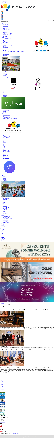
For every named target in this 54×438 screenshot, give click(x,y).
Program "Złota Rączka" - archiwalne (6, 157)
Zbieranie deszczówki (5, 200)
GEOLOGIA (4, 39)
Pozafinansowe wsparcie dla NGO (6, 117)
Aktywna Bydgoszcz (5, 96)
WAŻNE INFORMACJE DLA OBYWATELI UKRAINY (9, 218)
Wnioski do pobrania (5, 213)
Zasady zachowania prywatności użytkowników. (17, 433)
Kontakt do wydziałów (2, 422)
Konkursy (4, 109)
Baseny (3, 91)
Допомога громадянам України (6, 222)
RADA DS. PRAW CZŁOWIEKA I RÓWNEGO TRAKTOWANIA (10, 118)
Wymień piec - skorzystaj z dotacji (6, 198)
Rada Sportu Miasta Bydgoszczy (6, 95)
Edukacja (2, 49)
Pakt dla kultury (4, 75)
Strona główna (3, 303)
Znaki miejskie (4, 111)
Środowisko (3, 37)
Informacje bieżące (4, 116)
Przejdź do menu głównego (4, 0)
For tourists (4, 226)
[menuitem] (28, 28)
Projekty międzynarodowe (5, 42)
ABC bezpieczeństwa (5, 208)
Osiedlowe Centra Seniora (5, 155)
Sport (2, 233)
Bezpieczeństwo (3, 238)
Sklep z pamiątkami (5, 176)
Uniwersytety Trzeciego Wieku (6, 158)
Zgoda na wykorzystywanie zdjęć (6, 217)
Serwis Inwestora (4, 46)
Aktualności (4, 211)
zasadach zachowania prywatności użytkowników (16, 436)
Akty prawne (4, 212)
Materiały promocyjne (5, 112)
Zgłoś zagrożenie (4, 204)
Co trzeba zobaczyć (5, 177)
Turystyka (2, 175)
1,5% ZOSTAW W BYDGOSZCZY (6, 115)
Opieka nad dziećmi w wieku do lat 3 (6, 52)
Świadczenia (3, 388)
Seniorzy (2, 235)
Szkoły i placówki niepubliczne (6, 54)
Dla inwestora (3, 43)
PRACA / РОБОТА (5, 221)
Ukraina (2, 240)
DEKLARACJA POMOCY (5, 219)
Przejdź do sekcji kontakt (4, 2)
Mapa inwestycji (4, 202)
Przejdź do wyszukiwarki (4, 1)
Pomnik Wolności (3, 223)
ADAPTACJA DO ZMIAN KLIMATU (7, 38)
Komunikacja (3, 203)
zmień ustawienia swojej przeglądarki (33, 436)
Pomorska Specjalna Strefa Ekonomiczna (7, 48)
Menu (0, 228)
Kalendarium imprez (5, 71)
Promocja (2, 383)
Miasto (2, 23)
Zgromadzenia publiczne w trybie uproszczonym (7, 209)
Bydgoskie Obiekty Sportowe (6, 92)
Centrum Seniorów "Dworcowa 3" (6, 151)
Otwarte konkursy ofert (5, 55)
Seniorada (4, 154)
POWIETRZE (4, 41)
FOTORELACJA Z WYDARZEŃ (6, 216)
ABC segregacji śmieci (5, 199)
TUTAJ (15, 371)
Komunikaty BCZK (5, 205)
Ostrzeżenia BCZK (5, 206)
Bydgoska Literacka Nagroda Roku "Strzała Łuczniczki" (8, 77)
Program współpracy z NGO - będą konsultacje (7, 114)
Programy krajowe (4, 50)
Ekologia (2, 197)
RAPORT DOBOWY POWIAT (6, 207)
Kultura (2, 382)
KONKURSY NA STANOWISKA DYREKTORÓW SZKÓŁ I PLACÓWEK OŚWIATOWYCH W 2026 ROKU (14, 51)
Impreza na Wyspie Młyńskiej (6, 110)
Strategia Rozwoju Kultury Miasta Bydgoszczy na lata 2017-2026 (9, 76)
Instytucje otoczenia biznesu (5, 47)
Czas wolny (3, 214)
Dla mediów (3, 215)
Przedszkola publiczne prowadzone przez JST (7, 53)
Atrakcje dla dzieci (4, 178)
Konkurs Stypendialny (5, 74)
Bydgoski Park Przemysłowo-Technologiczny (7, 45)
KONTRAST (3, 225)
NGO (2, 113)
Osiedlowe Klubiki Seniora (5, 152)
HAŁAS (3, 40)
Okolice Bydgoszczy (5, 180)
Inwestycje (3, 201)
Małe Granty (4, 94)
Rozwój (2, 230)
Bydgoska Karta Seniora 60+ (5, 156)
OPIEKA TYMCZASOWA (5, 220)
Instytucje (4, 72)
